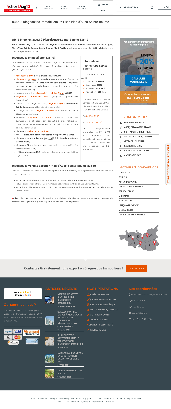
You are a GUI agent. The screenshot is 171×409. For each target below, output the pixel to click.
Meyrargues (126, 210)
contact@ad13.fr (95, 122)
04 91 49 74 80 (136, 268)
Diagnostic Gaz (132, 155)
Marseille (124, 172)
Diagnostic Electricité (136, 150)
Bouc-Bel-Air (126, 200)
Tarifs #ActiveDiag (78, 398)
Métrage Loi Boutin (134, 141)
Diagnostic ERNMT (133, 146)
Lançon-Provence (129, 205)
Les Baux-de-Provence (131, 186)
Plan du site (63, 401)
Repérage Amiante (133, 122)
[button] (160, 7)
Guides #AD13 (122, 398)
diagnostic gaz (55, 103)
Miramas (124, 196)
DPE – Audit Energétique (137, 132)
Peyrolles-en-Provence (132, 214)
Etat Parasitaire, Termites (138, 136)
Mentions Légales (79, 401)
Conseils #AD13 (95, 398)
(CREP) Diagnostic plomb (137, 127)
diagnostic (26, 79)
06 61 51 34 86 (92, 116)
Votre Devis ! (136, 398)
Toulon (123, 177)
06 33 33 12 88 (137, 307)
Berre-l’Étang (126, 191)
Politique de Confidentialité (101, 401)
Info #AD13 (109, 398)
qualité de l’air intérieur (38, 131)
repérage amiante (24, 76)
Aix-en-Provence (128, 182)
